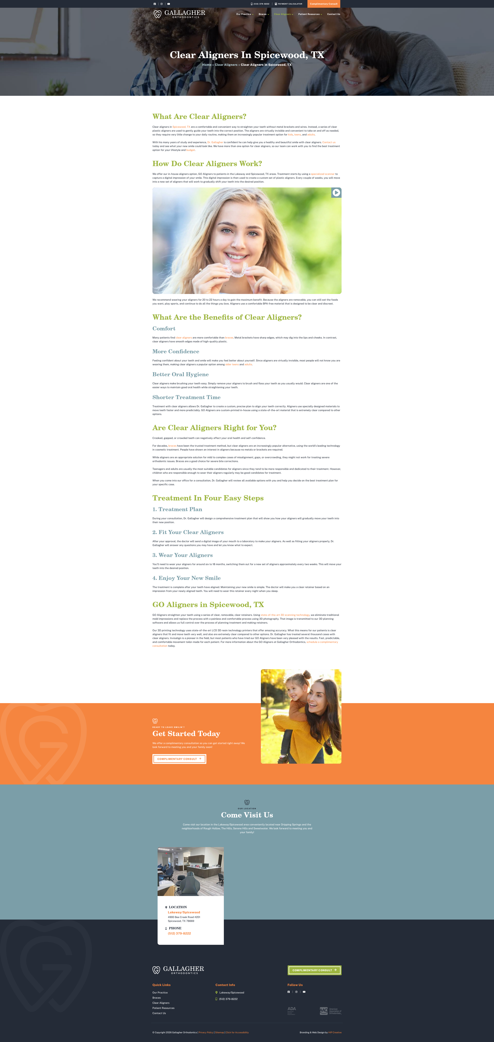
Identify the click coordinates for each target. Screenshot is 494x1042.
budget (190, 150)
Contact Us (333, 14)
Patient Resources (309, 14)
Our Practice (243, 14)
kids (290, 134)
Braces (263, 14)
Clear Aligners (282, 14)
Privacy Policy (206, 1032)
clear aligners (184, 337)
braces (229, 337)
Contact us (329, 142)
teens (297, 134)
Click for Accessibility (237, 1032)
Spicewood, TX (181, 126)
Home (206, 64)
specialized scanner (323, 173)
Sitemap (219, 1032)
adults (311, 134)
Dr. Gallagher (215, 142)
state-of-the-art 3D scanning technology (285, 614)
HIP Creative (335, 1032)
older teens (232, 364)
